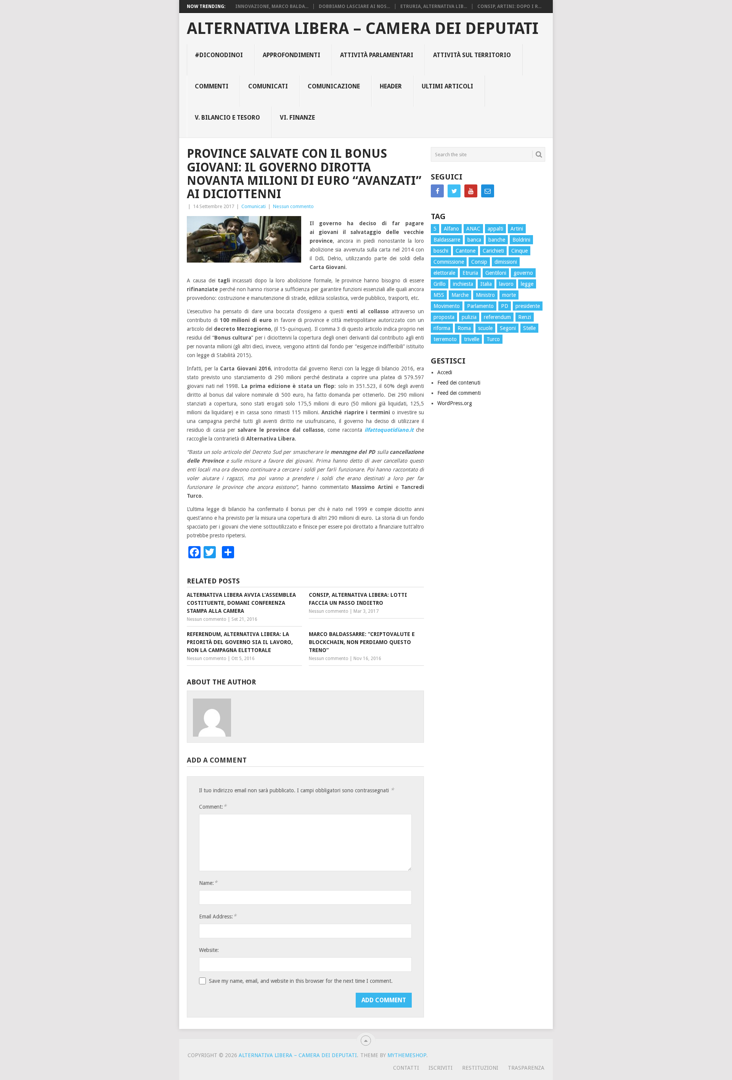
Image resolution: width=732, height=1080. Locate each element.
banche (496, 240)
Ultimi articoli (447, 86)
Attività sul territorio (472, 55)
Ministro (485, 295)
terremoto (445, 339)
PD (504, 306)
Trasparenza (526, 1068)
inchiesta (463, 284)
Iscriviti (441, 1068)
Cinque (519, 251)
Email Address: (217, 916)
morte (509, 295)
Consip (479, 262)
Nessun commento (293, 206)
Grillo (439, 284)
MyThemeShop (406, 1055)
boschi (440, 251)
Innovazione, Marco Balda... (271, 6)
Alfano (451, 229)
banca (474, 240)
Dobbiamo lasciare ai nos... (354, 6)
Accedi (444, 372)
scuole (485, 328)
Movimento (446, 306)
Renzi (524, 317)
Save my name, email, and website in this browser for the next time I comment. (301, 981)
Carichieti (493, 251)
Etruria (470, 273)
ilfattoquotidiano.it (389, 430)
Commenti (211, 86)
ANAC (473, 229)
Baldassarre (446, 240)
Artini (516, 229)
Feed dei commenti (459, 393)
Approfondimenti (291, 55)
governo (523, 273)
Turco (493, 339)
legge (527, 284)
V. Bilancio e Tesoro (227, 117)
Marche (460, 295)
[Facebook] (437, 190)
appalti (495, 229)
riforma (441, 328)
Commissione (448, 262)
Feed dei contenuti (458, 383)
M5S (438, 295)
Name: (208, 882)
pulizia (469, 317)
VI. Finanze (297, 117)
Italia (486, 284)
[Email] (487, 190)
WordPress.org (454, 403)
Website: (209, 950)
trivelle (471, 339)
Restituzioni (480, 1068)
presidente (527, 306)
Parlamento (480, 306)
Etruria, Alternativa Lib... (433, 6)
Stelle (529, 328)
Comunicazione (334, 86)
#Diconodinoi (219, 55)
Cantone (465, 251)
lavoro (506, 284)
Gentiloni (495, 273)
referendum (497, 317)
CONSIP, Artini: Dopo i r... (509, 6)
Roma (464, 328)
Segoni (508, 328)
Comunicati (268, 86)
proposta (443, 317)
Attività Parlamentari (376, 55)
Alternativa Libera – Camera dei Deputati (362, 29)
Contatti (406, 1068)
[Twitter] (454, 190)
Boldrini (521, 240)
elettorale (444, 273)
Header (391, 86)
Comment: (212, 806)
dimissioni (505, 262)
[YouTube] (470, 190)
